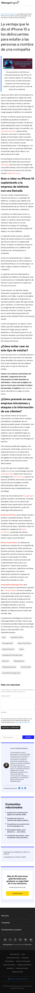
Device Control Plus (9, 543)
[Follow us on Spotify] (30, 939)
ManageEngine (28, 496)
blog (3, 637)
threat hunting (18, 477)
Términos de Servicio (13, 957)
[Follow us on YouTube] (25, 939)
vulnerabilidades (10, 590)
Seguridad (25, 957)
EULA (23, 954)
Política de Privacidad (23, 961)
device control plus (24, 643)
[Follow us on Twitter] (10, 939)
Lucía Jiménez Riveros (19, 748)
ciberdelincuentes (8, 131)
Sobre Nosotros (14, 954)
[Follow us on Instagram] (20, 939)
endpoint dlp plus (8, 649)
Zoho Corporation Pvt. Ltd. (17, 986)
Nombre (3, 712)
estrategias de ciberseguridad (12, 655)
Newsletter (10, 968)
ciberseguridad (7, 474)
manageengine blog (9, 667)
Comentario (5, 696)
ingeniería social (13, 173)
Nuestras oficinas (17, 971)
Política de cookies (9, 964)
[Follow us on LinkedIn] (5, 939)
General (6, 854)
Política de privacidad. (22, 722)
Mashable (5, 165)
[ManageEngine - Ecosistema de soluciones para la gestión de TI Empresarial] (10, 3)
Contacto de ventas (22, 968)
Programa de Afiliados (25, 964)
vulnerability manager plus (11, 673)
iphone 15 (5, 661)
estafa (21, 649)
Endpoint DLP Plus (8, 515)
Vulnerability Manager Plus (12, 585)
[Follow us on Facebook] (15, 939)
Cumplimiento (9, 961)
